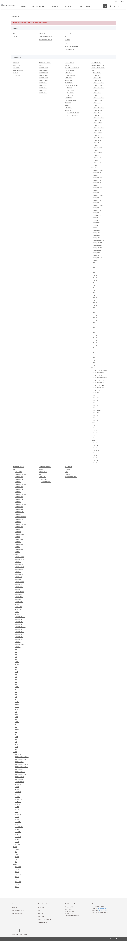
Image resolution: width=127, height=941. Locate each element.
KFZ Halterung (69, 83)
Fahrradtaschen (69, 70)
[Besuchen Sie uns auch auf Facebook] (12, 930)
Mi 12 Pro (17, 829)
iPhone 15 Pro (97, 103)
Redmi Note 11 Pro (98, 388)
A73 (94, 265)
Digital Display (43, 471)
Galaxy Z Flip (96, 238)
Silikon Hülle (16, 75)
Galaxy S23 (96, 185)
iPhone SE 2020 (97, 148)
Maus (66, 471)
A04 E (94, 363)
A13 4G (95, 343)
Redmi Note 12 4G (98, 385)
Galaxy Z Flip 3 (97, 235)
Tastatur (67, 474)
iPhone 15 (96, 105)
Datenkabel (70, 90)
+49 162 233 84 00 (102, 910)
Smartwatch (44, 479)
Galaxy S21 (96, 203)
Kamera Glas (68, 80)
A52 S (94, 283)
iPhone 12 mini (97, 133)
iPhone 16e (96, 90)
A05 (94, 358)
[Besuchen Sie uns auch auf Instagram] (21, 930)
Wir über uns (42, 33)
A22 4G (95, 320)
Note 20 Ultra (97, 215)
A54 (16, 666)
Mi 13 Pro (17, 819)
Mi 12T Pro (96, 413)
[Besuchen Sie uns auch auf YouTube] (17, 930)
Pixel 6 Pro (96, 458)
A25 (94, 310)
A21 (94, 325)
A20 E (94, 330)
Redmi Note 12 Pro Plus (100, 378)
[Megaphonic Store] (8, 5)
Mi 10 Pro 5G (18, 799)
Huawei (93, 423)
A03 (94, 365)
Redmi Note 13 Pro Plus (100, 370)
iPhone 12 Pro (97, 130)
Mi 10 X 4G (18, 801)
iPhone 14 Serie (43, 70)
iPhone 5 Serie (43, 93)
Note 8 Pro (18, 791)
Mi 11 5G (17, 796)
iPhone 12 (96, 135)
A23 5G (95, 315)
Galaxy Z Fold (97, 250)
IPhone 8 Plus (97, 158)
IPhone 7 (95, 165)
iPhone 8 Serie (43, 85)
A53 (16, 669)
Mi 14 (94, 395)
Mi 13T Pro (96, 400)
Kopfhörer (68, 110)
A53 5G (95, 280)
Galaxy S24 (96, 175)
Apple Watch (96, 73)
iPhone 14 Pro (97, 113)
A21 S (94, 323)
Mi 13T (95, 403)
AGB (66, 36)
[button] (110, 6)
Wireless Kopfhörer (72, 115)
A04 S (94, 360)
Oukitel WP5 (42, 65)
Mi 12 (16, 834)
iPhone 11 (96, 143)
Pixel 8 (95, 448)
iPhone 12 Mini (19, 511)
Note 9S (17, 786)
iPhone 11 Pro (97, 140)
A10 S (94, 353)
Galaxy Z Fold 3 (97, 245)
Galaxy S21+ (96, 198)
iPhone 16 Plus (97, 85)
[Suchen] (105, 6)
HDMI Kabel (68, 78)
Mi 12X (17, 841)
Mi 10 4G (17, 804)
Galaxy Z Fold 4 (97, 243)
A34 (94, 300)
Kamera (41, 474)
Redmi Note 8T (19, 779)
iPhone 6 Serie (43, 90)
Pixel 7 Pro (96, 450)
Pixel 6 (95, 463)
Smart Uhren (42, 476)
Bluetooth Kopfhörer (73, 113)
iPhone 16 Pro (97, 93)
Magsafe (15, 73)
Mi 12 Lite (96, 415)
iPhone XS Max (97, 153)
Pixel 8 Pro (96, 443)
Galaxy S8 (96, 255)
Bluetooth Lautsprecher (72, 68)
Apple (92, 70)
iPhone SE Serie (43, 80)
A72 (94, 268)
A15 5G (95, 335)
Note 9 (95, 228)
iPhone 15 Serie (43, 68)
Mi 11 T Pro (18, 794)
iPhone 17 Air (97, 78)
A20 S (94, 328)
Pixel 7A (95, 453)
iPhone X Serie (43, 83)
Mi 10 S (17, 806)
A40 (94, 295)
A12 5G (95, 345)
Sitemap (67, 40)
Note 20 (95, 218)
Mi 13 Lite (96, 405)
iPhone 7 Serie (43, 88)
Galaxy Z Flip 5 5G (98, 230)
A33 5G (95, 303)
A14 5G (95, 338)
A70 (94, 273)
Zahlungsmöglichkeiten (45, 36)
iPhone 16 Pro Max (98, 88)
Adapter (69, 88)
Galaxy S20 (96, 213)
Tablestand (68, 108)
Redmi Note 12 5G (98, 383)
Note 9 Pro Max (19, 781)
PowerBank (68, 103)
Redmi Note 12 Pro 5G (99, 380)
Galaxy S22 (96, 193)
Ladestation (68, 98)
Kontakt (122, 1)
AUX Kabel (68, 65)
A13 (16, 726)
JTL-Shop (118, 939)
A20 (94, 333)
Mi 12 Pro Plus (19, 826)
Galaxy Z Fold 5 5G (98, 240)
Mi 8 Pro (17, 844)
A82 (94, 263)
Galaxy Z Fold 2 (97, 248)
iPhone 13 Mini (97, 123)
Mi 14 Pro (17, 809)
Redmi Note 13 (97, 375)
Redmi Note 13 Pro (98, 373)
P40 (94, 428)
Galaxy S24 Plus (97, 173)
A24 (94, 313)
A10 (94, 355)
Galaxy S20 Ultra (98, 205)
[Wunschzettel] (114, 6)
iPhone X (95, 150)
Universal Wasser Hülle (97, 68)
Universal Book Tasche (97, 65)
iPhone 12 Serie (43, 75)
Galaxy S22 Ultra (98, 188)
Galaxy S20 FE (97, 210)
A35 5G (95, 298)
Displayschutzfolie (18, 70)
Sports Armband (45, 481)
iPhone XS (96, 155)
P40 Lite (95, 425)
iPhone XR (96, 145)
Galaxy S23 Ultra (98, 178)
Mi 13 (94, 408)
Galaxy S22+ (96, 190)
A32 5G (95, 305)
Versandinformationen (45, 40)
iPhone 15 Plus (97, 100)
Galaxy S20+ (96, 208)
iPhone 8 (95, 160)
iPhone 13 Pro (97, 120)
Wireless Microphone (71, 476)
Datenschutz (68, 33)
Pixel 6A (95, 460)
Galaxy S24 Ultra (98, 170)
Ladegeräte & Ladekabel (72, 85)
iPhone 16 (96, 95)
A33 (16, 691)
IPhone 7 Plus (97, 163)
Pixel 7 (95, 455)
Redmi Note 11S (97, 390)
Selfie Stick (68, 105)
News (115, 1)
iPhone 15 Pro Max (98, 98)
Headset (67, 469)
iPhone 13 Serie (43, 73)
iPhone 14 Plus (97, 110)
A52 (94, 285)
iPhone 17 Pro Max (98, 83)
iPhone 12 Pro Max (98, 128)
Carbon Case (16, 68)
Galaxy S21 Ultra (98, 195)
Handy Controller (70, 75)
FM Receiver (68, 73)
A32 (16, 694)
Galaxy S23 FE (97, 183)
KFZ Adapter (70, 93)
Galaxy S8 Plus (97, 253)
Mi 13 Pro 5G (96, 398)
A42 (94, 293)
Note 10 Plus (96, 223)
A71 (94, 270)
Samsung (93, 168)
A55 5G (95, 275)
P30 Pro (95, 430)
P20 (94, 438)
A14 (16, 724)
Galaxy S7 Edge (97, 258)
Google (93, 440)
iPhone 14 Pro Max (98, 108)
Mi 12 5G (95, 420)
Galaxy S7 (96, 260)
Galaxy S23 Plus (97, 180)
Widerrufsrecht (69, 49)
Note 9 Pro (18, 784)
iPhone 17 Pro (97, 80)
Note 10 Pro (96, 220)
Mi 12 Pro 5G (96, 410)
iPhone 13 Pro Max (98, 118)
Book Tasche (16, 65)
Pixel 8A (95, 445)
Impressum (68, 43)
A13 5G (95, 340)
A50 (94, 290)
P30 (94, 435)
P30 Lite (95, 433)
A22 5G (95, 318)
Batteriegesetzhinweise (71, 46)
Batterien (41, 469)
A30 (94, 308)
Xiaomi (93, 368)
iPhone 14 (96, 115)
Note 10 (95, 225)
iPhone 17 (96, 75)
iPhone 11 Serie (43, 78)
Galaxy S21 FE (97, 200)
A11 (94, 350)
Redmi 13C (96, 393)
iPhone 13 (96, 125)
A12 (94, 348)
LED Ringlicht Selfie (70, 100)
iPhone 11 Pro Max (98, 138)
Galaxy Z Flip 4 (97, 233)
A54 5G (95, 278)
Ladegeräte (70, 95)
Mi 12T (95, 418)
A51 (94, 288)
